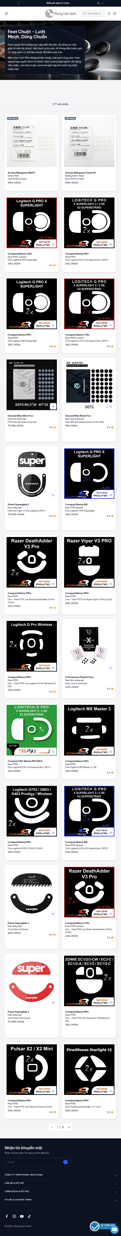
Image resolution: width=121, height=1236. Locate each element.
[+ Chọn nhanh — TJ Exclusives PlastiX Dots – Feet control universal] (110, 667)
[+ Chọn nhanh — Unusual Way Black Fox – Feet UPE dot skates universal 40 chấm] (110, 406)
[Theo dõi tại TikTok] (29, 1216)
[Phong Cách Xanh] (60, 13)
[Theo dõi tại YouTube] (22, 1216)
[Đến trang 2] (68, 1127)
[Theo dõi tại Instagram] (14, 1216)
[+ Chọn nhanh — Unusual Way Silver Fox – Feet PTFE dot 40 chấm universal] (53, 406)
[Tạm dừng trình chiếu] (98, 3)
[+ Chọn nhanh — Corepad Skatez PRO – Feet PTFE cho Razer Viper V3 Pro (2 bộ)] (110, 583)
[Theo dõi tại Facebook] (7, 1216)
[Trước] (18, 3)
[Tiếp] (102, 3)
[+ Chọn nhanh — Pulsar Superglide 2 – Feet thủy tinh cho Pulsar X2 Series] (53, 913)
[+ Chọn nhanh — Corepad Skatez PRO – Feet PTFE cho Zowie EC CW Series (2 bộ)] (110, 1002)
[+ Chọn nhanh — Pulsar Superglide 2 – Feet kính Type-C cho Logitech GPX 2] (53, 495)
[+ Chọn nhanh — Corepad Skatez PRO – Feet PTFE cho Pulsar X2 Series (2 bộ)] (53, 1091)
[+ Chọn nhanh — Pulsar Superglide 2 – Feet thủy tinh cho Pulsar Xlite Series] (53, 1002)
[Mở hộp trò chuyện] (114, 1230)
